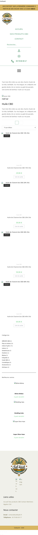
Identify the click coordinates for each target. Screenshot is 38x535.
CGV (10, 504)
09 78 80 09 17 (17, 517)
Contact (19, 39)
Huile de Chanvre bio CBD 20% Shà (19, 217)
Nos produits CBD (19, 34)
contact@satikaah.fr (15, 515)
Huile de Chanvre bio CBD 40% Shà (19, 316)
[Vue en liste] (21, 122)
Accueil (19, 29)
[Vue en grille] (17, 122)
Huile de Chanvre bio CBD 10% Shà (19, 168)
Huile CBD (19, 165)
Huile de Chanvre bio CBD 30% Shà (19, 267)
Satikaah (3, 1)
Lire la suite (19, 177)
